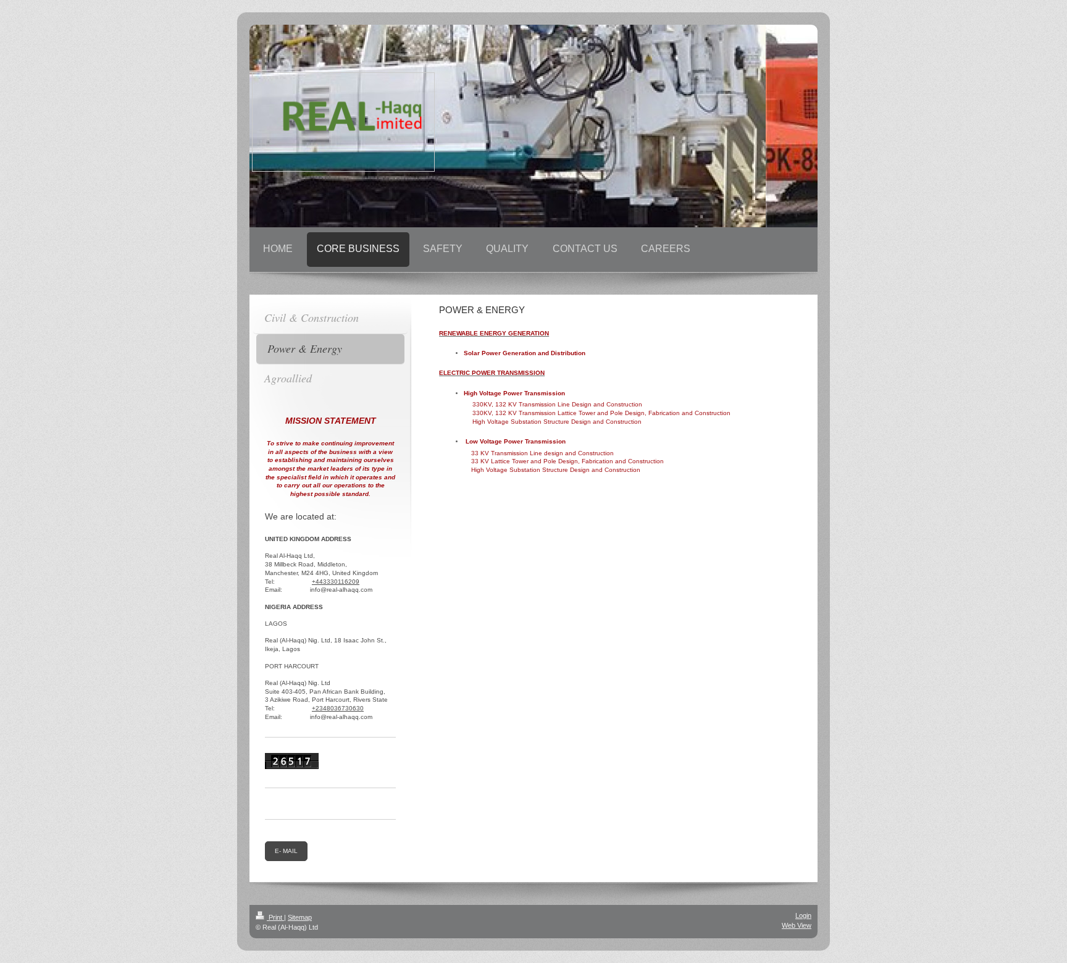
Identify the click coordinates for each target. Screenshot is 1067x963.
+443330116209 (335, 581)
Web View (796, 925)
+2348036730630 (338, 708)
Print (275, 917)
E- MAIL (286, 850)
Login (803, 915)
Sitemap (300, 917)
